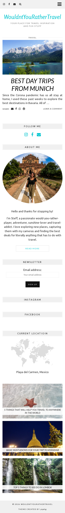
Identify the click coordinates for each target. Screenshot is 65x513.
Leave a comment (52, 109)
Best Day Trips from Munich (32, 84)
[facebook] (9, 4)
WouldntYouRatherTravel (32, 16)
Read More (33, 248)
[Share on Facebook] (16, 108)
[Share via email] (12, 108)
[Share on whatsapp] (20, 108)
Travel (32, 38)
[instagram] (4, 4)
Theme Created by (32, 509)
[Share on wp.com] (24, 108)
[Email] (14, 4)
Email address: (32, 269)
